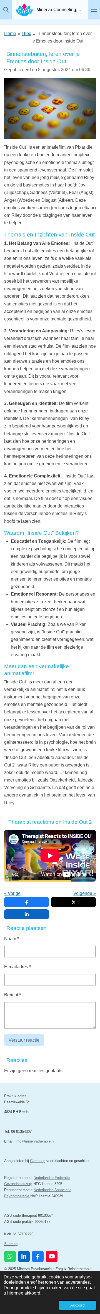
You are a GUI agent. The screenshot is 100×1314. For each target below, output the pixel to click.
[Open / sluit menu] (94, 9)
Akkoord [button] (77, 1305)
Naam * (11, 938)
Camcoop (37, 1161)
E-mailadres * (17, 966)
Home (10, 33)
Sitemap (11, 1244)
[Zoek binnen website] (6, 9)
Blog (26, 33)
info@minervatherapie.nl (35, 1141)
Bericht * (12, 994)
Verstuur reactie (24, 1040)
